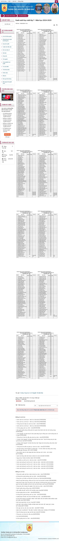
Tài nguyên (5, 59)
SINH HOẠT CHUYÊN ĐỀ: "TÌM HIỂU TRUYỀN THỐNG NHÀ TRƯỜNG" (32, 510)
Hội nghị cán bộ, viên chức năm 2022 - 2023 (26, 508)
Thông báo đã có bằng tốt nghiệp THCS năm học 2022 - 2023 (31, 486)
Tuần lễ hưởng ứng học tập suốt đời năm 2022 (27, 512)
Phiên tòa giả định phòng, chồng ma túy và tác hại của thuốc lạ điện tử (32, 480)
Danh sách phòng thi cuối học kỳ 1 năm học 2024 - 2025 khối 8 (31, 466)
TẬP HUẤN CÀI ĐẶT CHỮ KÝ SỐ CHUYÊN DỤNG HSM (28, 490)
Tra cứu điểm (6, 66)
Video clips (5, 72)
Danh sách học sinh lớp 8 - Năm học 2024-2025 (28, 419)
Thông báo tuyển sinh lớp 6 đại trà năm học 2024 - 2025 (29, 474)
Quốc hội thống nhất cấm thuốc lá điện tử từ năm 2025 (29, 455)
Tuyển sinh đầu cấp (7, 46)
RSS (9, 1)
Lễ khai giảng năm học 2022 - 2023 (24, 518)
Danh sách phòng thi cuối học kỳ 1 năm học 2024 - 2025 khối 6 (31, 462)
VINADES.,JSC (56, 538)
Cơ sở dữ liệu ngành (7, 36)
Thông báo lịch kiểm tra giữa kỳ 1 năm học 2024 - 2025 (30, 446)
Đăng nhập (20, 1)
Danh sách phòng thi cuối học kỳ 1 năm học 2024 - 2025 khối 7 (31, 464)
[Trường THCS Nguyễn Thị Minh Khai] (4, 8)
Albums (4, 75)
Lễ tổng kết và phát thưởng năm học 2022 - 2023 (27, 494)
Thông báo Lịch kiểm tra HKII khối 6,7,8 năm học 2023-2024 (30, 478)
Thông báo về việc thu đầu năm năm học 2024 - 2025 (29, 437)
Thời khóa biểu (6, 69)
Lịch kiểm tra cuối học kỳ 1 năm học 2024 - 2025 (28, 460)
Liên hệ (14, 1)
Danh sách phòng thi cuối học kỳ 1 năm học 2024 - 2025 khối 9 (31, 468)
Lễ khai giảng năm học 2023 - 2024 (24, 492)
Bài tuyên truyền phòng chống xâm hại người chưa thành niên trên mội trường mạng (36, 430)
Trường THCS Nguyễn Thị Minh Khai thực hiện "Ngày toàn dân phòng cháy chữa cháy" (37, 443)
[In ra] (54, 25)
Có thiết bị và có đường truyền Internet (7, 130)
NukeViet (45, 538)
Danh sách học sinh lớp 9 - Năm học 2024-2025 (28, 421)
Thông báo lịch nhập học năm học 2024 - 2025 (28, 423)
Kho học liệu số (6, 50)
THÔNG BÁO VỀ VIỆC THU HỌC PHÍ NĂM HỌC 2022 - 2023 (29, 496)
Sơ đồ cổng (3, 1)
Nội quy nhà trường (7, 78)
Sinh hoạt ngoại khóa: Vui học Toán (24, 502)
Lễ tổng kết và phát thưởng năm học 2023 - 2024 (27, 476)
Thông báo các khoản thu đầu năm (24, 514)
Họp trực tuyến (6, 43)
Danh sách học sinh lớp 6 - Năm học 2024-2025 (28, 425)
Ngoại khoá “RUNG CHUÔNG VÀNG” (25, 458)
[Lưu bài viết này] (57, 25)
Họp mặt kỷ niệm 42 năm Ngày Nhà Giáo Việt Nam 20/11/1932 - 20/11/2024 (34, 452)
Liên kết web (7, 24)
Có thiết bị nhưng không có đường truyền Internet (7, 115)
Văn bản (4, 53)
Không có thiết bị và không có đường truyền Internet (8, 125)
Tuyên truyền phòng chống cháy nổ (24, 488)
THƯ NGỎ (18, 516)
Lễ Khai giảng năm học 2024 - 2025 (25, 428)
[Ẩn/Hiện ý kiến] (35, 405)
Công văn (5, 56)
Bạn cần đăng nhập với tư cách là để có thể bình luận (35, 410)
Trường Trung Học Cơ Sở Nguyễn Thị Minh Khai (31, 392)
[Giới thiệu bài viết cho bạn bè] (52, 25)
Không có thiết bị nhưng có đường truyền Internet (7, 120)
